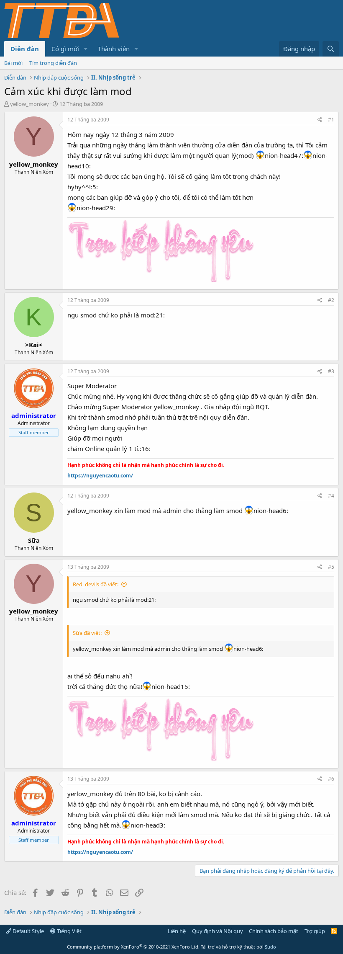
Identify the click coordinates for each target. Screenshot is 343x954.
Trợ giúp (315, 931)
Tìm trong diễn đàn (53, 63)
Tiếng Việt (69, 931)
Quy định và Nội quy (217, 931)
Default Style (27, 931)
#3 (331, 371)
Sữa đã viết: (87, 633)
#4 (331, 495)
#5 (331, 566)
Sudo (270, 947)
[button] (86, 49)
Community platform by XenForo (133, 947)
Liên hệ (177, 931)
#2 (331, 300)
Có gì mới (65, 48)
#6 (331, 778)
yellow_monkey (29, 104)
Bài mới (13, 63)
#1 (331, 119)
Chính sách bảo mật (273, 931)
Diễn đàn (24, 48)
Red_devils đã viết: (95, 584)
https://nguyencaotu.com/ (100, 475)
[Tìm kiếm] (331, 49)
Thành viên (114, 48)
